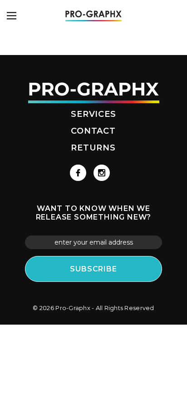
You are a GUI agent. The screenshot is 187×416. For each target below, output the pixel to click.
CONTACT (93, 131)
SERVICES (93, 114)
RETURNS (93, 148)
